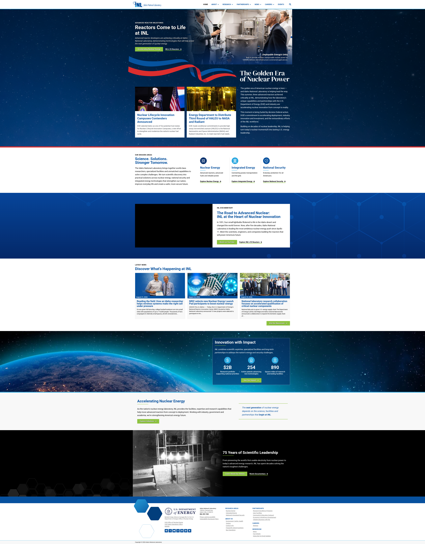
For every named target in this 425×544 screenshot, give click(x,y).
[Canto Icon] (189, 530)
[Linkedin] (182, 530)
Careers (255, 523)
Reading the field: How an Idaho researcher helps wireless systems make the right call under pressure (160, 303)
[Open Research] (232, 4)
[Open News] (260, 4)
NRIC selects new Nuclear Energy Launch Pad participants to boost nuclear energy (211, 302)
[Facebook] (166, 530)
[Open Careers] (273, 4)
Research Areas (231, 508)
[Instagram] (178, 530)
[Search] (290, 4)
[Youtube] (174, 530)
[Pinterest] (185, 530)
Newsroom (256, 529)
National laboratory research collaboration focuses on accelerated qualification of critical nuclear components (264, 303)
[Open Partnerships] (250, 4)
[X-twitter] (170, 530)
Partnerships (258, 508)
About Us (229, 519)
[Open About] (218, 4)
